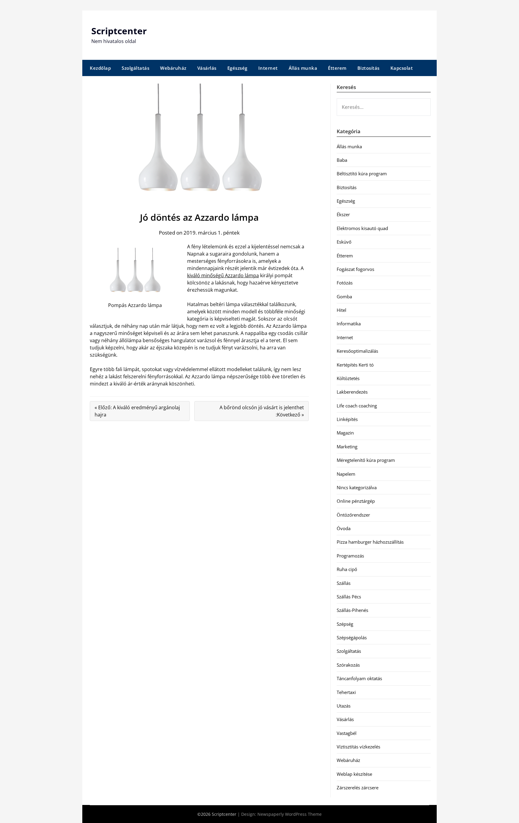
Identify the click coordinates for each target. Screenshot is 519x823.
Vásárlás (207, 68)
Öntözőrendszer (353, 515)
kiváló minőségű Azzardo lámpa (223, 275)
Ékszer (343, 214)
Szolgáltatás (135, 68)
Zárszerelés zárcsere (357, 788)
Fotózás (345, 283)
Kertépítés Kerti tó (355, 365)
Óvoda (344, 528)
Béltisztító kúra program (362, 173)
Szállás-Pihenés (352, 610)
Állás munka (303, 68)
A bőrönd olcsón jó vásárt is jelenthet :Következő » (262, 411)
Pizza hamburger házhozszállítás (370, 542)
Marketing (347, 447)
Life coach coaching (357, 406)
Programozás (350, 556)
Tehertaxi (346, 692)
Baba (342, 160)
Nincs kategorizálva (357, 487)
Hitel (341, 310)
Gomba (344, 296)
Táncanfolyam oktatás (359, 678)
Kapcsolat (401, 68)
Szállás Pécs (349, 597)
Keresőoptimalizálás (357, 351)
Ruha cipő (347, 569)
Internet (268, 68)
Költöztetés (348, 378)
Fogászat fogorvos (355, 269)
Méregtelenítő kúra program (366, 460)
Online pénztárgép (356, 501)
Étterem (337, 68)
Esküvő (344, 242)
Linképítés (347, 419)
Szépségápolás (352, 637)
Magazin (345, 433)
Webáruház (173, 68)
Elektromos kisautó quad (362, 228)
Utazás (344, 706)
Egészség (237, 68)
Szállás (344, 583)
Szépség (345, 624)
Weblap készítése (354, 774)
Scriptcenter (119, 31)
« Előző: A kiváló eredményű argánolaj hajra (137, 411)
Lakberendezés (352, 392)
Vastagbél (347, 733)
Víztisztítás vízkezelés (358, 747)
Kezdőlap (100, 68)
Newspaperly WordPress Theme (289, 814)
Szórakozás (348, 665)
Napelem (346, 474)
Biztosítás (368, 68)
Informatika (349, 324)
